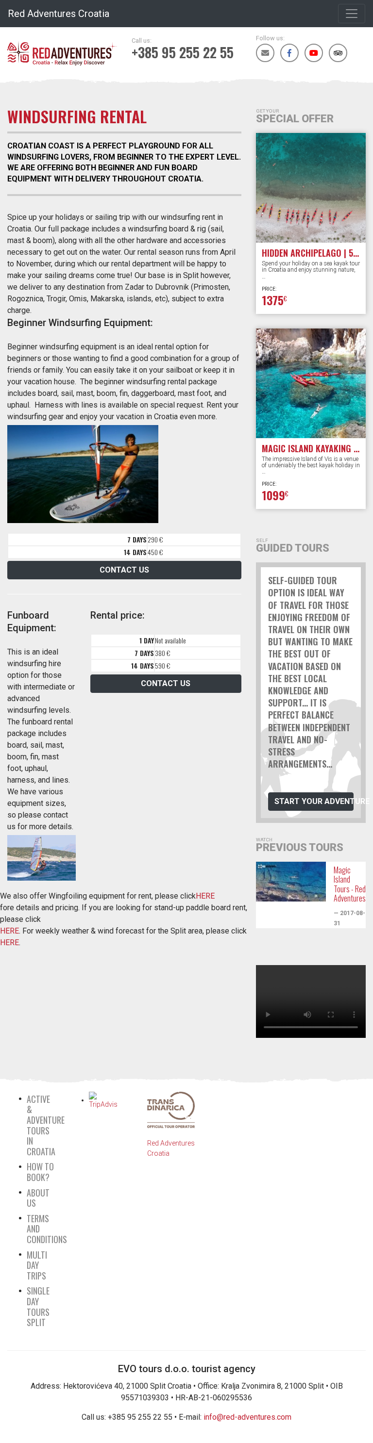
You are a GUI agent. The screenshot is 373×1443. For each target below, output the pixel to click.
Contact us (124, 569)
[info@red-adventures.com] (265, 53)
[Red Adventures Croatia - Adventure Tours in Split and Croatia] (62, 49)
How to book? (40, 1171)
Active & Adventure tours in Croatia (46, 1125)
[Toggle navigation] (351, 13)
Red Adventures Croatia (58, 13)
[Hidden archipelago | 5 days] (311, 188)
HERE (205, 896)
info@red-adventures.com (247, 1417)
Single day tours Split (38, 1306)
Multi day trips (37, 1265)
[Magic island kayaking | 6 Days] (311, 383)
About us (38, 1198)
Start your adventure (314, 801)
